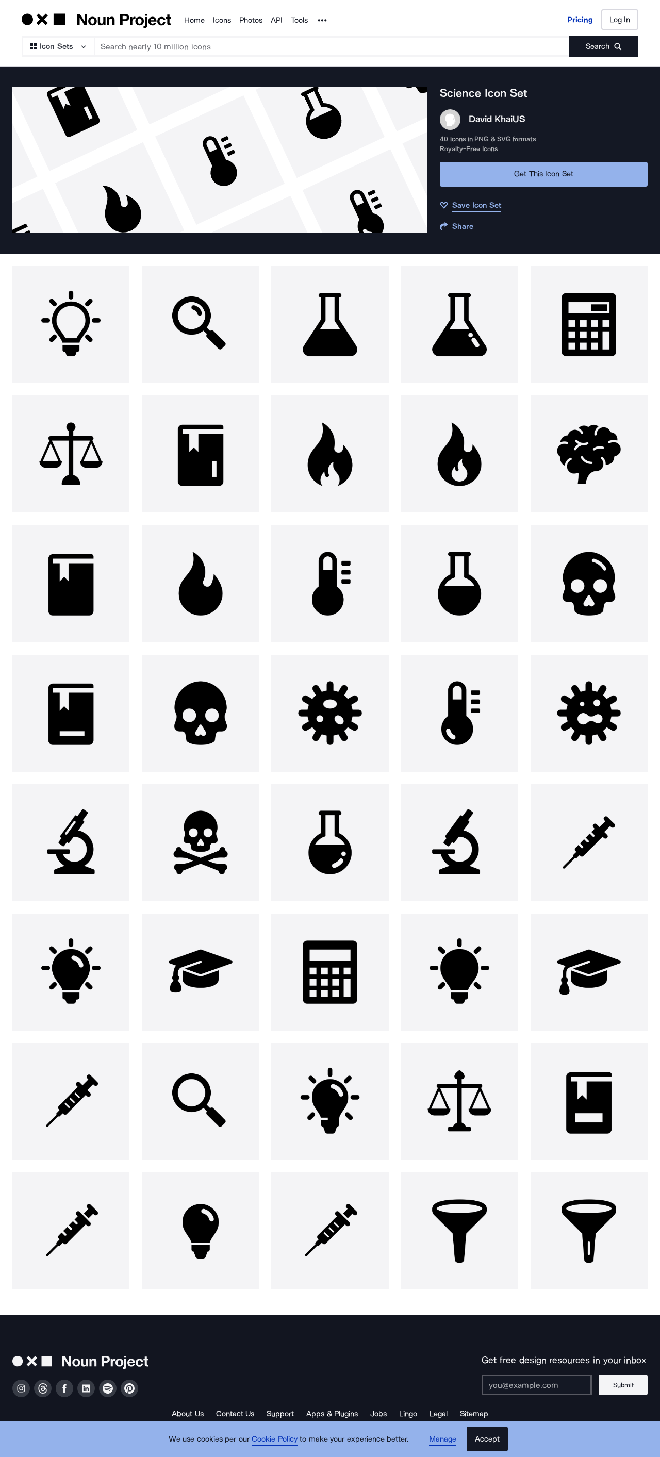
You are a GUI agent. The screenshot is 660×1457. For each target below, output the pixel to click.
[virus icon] (329, 713)
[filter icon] (459, 1230)
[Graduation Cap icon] (200, 972)
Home (194, 20)
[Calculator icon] (589, 324)
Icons (222, 20)
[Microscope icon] (70, 842)
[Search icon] (200, 324)
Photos (250, 20)
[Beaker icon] (329, 324)
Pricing (580, 19)
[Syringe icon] (589, 842)
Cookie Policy (275, 1439)
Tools (299, 20)
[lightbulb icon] (329, 1101)
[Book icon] (200, 453)
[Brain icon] (589, 453)
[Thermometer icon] (329, 583)
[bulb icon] (70, 324)
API (277, 20)
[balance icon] (70, 453)
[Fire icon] (329, 453)
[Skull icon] (589, 583)
